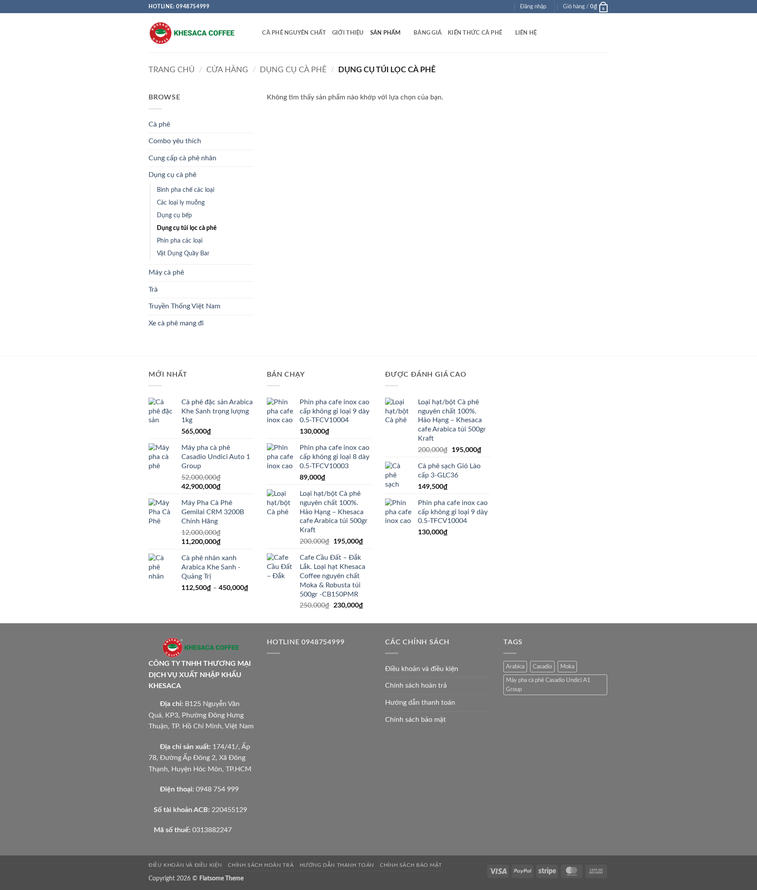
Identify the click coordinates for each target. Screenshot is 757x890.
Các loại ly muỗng (181, 202)
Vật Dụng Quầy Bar (183, 253)
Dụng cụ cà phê (293, 70)
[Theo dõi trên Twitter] (498, 7)
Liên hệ (526, 32)
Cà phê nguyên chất (294, 32)
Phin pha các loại (179, 240)
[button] (533, 6)
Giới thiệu (348, 32)
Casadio (542, 666)
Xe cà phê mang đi (176, 323)
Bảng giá (428, 32)
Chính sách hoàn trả (416, 685)
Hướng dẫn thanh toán (420, 702)
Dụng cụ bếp (174, 215)
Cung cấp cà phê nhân (182, 158)
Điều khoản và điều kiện (421, 668)
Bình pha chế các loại (185, 190)
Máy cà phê (166, 272)
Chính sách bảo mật (415, 719)
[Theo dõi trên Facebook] (482, 7)
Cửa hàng (227, 70)
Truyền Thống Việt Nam (184, 306)
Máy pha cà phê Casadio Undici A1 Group (548, 685)
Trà (153, 289)
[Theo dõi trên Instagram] (490, 7)
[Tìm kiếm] (252, 33)
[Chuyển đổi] (248, 124)
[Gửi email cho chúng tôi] (506, 7)
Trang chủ (172, 70)
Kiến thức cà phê (475, 32)
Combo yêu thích (175, 141)
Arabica (515, 666)
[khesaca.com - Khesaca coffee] (192, 33)
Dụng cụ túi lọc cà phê (186, 228)
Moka (567, 666)
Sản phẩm (385, 32)
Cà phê (159, 124)
